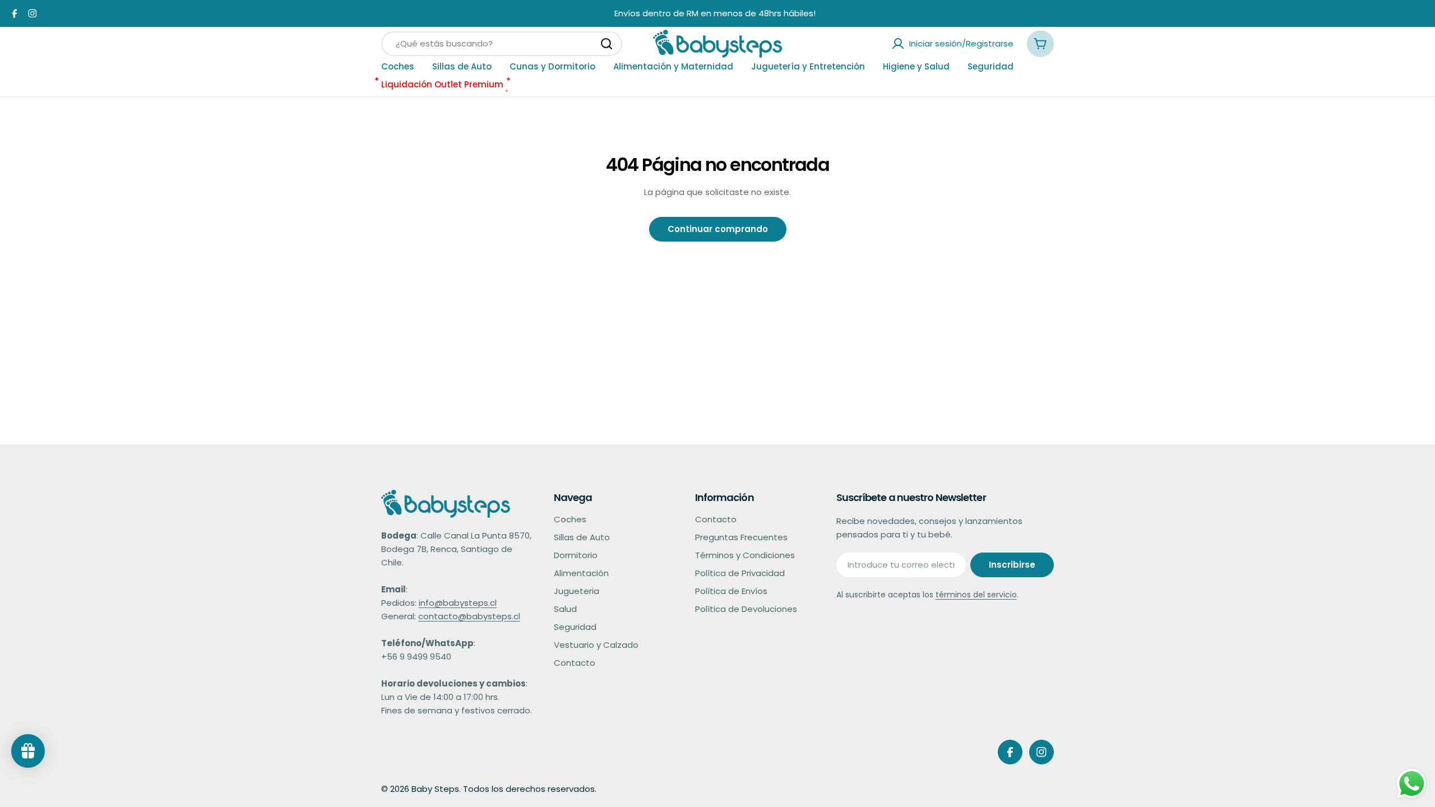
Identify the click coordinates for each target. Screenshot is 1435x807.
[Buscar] (606, 43)
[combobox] (501, 43)
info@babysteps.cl (458, 603)
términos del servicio (976, 594)
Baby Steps (435, 789)
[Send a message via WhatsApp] (1411, 783)
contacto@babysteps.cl (469, 616)
